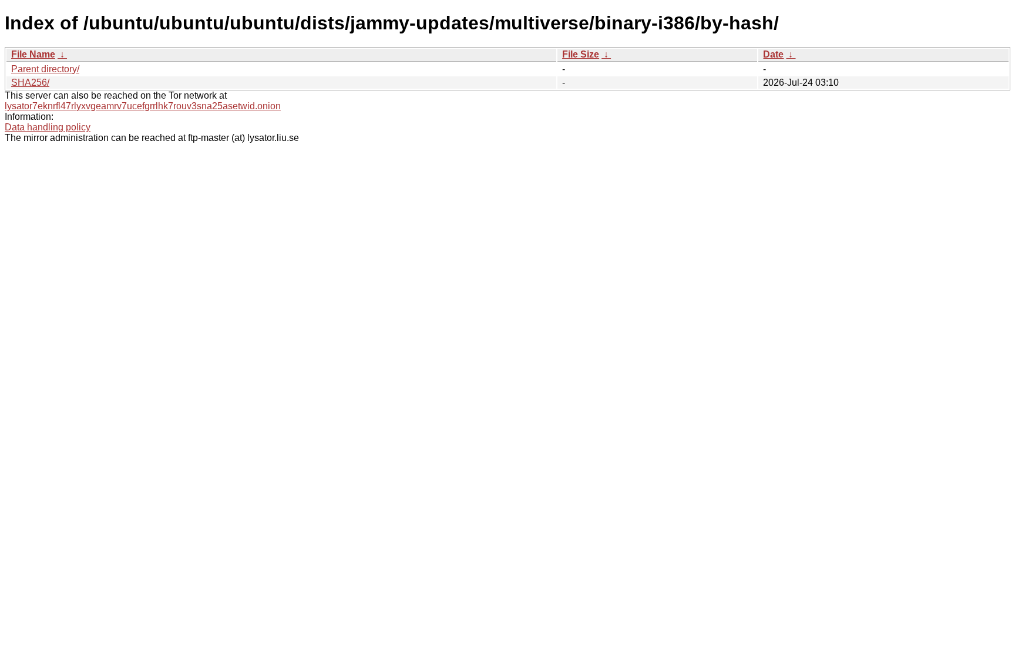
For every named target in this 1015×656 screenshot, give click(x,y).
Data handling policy (47, 127)
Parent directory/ (45, 69)
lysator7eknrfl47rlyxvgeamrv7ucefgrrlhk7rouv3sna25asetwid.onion (143, 106)
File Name (33, 54)
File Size (580, 54)
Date (773, 54)
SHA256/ (30, 83)
